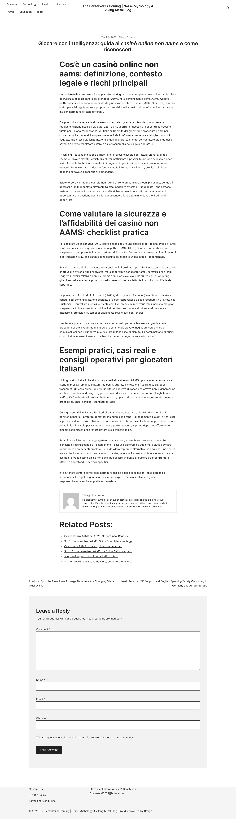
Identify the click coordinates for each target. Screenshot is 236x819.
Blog (40, 11)
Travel (10, 11)
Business (11, 4)
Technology (29, 4)
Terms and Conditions (42, 800)
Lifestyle (61, 4)
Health (46, 4)
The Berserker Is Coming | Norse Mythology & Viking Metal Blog (118, 8)
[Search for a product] (228, 8)
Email (40, 699)
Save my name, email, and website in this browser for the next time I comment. (87, 737)
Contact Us (36, 789)
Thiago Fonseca (127, 37)
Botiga (148, 811)
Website (41, 718)
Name (40, 680)
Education (25, 11)
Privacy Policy (37, 794)
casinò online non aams (94, 457)
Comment (43, 629)
